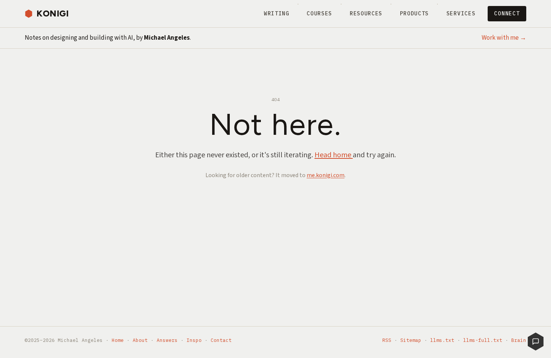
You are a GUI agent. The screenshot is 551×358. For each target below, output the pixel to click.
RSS (386, 340)
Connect (507, 13)
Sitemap (410, 340)
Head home (333, 155)
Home (118, 340)
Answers (167, 340)
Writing (276, 13)
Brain (518, 340)
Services (460, 13)
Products (414, 13)
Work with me (504, 37)
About (140, 340)
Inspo (194, 340)
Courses (319, 13)
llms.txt (442, 340)
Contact (221, 340)
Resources (366, 13)
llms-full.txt (482, 340)
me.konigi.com (325, 175)
